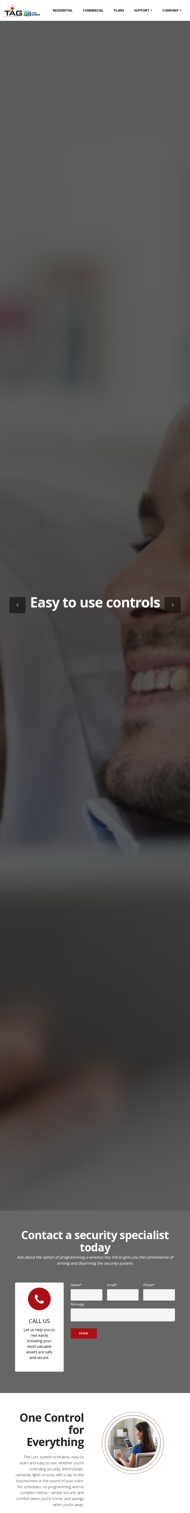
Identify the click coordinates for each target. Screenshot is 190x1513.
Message (77, 1304)
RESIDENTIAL (63, 10)
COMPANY (170, 10)
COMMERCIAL (93, 10)
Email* (112, 1285)
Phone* (149, 1285)
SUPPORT (141, 10)
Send (84, 1333)
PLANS (119, 10)
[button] (17, 605)
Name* (76, 1285)
